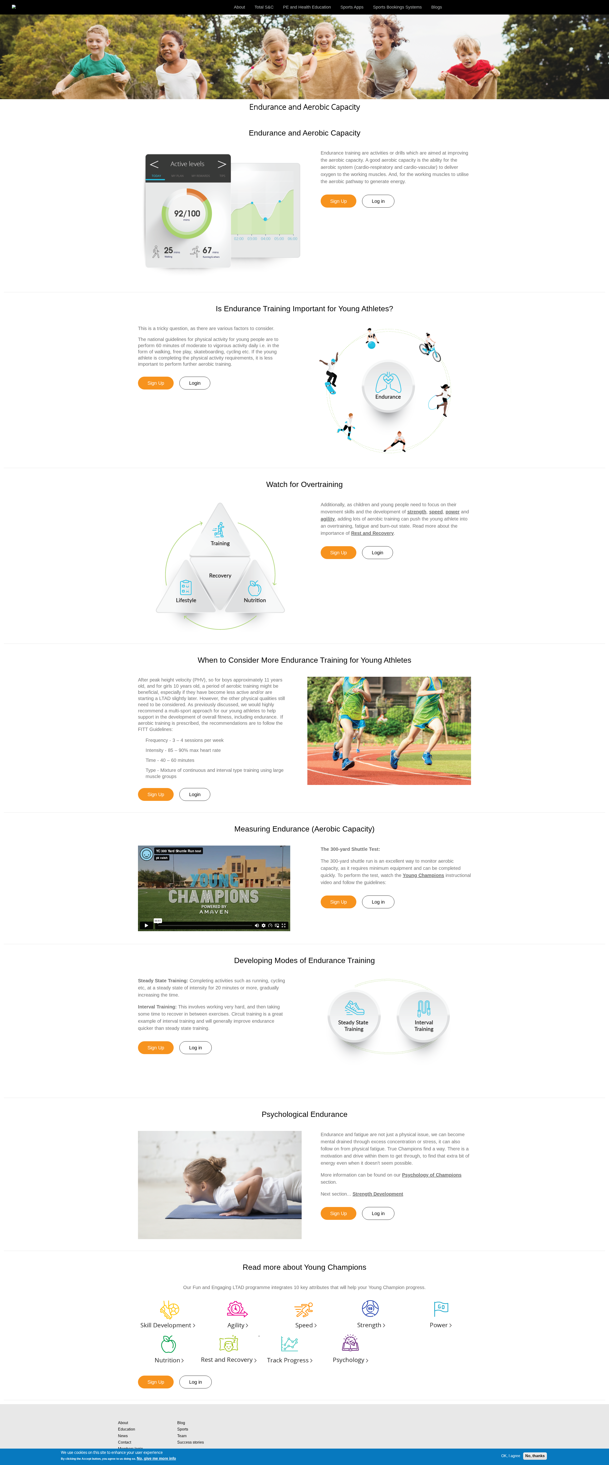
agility (328, 518)
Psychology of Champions (432, 1175)
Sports (182, 1429)
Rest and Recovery (372, 533)
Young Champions (423, 875)
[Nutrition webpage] (167, 1334)
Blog (181, 1423)
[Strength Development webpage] (372, 1298)
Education (126, 1429)
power (453, 511)
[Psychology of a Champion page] (350, 1334)
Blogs (436, 7)
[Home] (19, 5)
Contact (124, 1442)
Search (600, 7)
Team (182, 1436)
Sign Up (338, 201)
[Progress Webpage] (289, 1334)
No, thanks (535, 1456)
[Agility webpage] (235, 1298)
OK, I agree (510, 1456)
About (123, 1423)
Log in (378, 201)
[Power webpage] (440, 1298)
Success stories (190, 1442)
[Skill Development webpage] (167, 1298)
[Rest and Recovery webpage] (229, 1334)
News (123, 1436)
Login (195, 383)
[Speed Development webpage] (304, 1298)
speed (436, 511)
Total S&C (264, 7)
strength (416, 511)
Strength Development (378, 1194)
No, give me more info (156, 1459)
